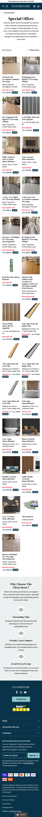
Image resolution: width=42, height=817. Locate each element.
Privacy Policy (6, 804)
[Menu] (3, 6)
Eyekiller (13, 811)
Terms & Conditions (8, 800)
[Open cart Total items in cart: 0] (38, 6)
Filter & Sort (34, 50)
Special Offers (9, 12)
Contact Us (21, 699)
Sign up (32, 755)
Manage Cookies (7, 807)
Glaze (19, 811)
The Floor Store (12, 796)
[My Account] (34, 6)
